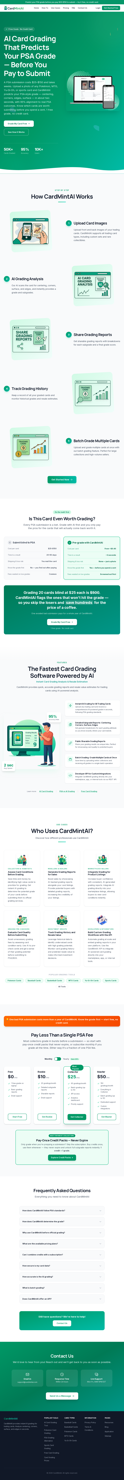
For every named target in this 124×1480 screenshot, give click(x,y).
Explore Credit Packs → (62, 1157)
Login (98, 8)
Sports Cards (110, 981)
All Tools (62, 987)
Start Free (17, 1117)
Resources (109, 1422)
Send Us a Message (60, 1396)
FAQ (73, 8)
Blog (106, 1427)
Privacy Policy (90, 1422)
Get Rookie (47, 1117)
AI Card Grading (46, 791)
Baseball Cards (34, 981)
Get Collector (77, 1117)
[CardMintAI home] (14, 8)
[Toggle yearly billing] (57, 1059)
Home (36, 8)
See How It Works (16, 132)
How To (45, 8)
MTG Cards (73, 981)
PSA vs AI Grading (67, 791)
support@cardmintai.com (27, 1382)
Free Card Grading (89, 791)
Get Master (106, 1117)
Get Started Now (60, 479)
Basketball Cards (54, 981)
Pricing (66, 8)
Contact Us (82, 8)
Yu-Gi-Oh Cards (92, 981)
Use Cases (55, 8)
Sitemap (108, 1436)
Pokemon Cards (14, 981)
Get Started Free (111, 8)
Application (109, 1431)
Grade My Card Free (17, 123)
